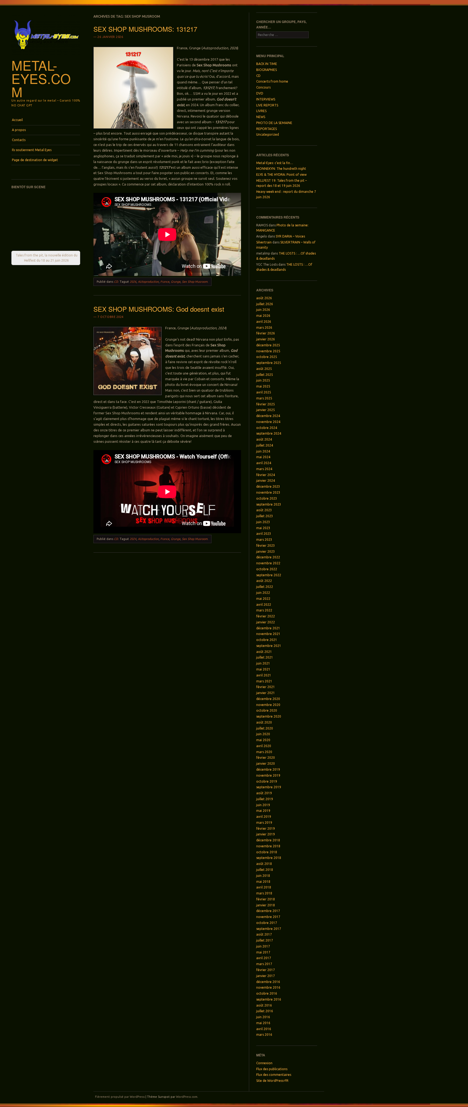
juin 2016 (263, 1017)
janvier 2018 (265, 905)
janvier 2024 (265, 480)
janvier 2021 (265, 693)
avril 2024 (263, 463)
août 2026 (264, 298)
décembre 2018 (268, 840)
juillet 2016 (264, 1011)
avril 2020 (263, 746)
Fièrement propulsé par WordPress (120, 1096)
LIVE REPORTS (267, 105)
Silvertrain (264, 242)
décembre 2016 (268, 982)
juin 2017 (263, 946)
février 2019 (265, 828)
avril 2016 (263, 1029)
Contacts (18, 140)
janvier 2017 (265, 976)
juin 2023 (263, 522)
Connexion (264, 1063)
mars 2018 (264, 893)
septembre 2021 (268, 645)
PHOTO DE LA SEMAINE (274, 123)
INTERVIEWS (265, 99)
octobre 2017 (266, 922)
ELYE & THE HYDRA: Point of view (281, 174)
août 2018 (264, 863)
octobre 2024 (266, 427)
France (164, 281)
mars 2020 (264, 752)
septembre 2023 (268, 504)
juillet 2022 (264, 586)
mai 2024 (263, 457)
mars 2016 (264, 1034)
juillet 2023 (264, 516)
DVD (259, 93)
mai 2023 (263, 528)
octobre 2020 (266, 710)
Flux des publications (271, 1069)
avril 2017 (263, 958)
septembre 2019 (268, 787)
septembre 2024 (268, 433)
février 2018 (265, 899)
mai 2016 (263, 1023)
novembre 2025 (268, 351)
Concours (263, 87)
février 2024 (265, 475)
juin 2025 (263, 380)
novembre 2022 (268, 563)
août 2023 (264, 510)
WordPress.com (186, 1096)
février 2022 (265, 616)
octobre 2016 (266, 993)
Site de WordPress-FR (272, 1080)
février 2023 (265, 545)
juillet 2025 (264, 374)
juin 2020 (263, 734)
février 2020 (265, 757)
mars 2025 (264, 398)
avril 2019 (263, 816)
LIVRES (261, 111)
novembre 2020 (268, 704)
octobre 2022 (266, 569)
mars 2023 (264, 539)
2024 (133, 539)
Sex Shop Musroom (194, 281)
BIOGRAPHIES (266, 69)
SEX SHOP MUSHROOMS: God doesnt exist (158, 309)
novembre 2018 (268, 846)
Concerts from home (272, 81)
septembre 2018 (268, 857)
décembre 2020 (268, 699)
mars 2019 (264, 822)
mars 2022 (264, 610)
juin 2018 (263, 875)
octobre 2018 (266, 852)
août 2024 (264, 439)
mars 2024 (264, 469)
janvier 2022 (265, 622)
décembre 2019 (268, 769)
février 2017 (265, 970)
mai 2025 (263, 386)
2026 (133, 281)
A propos (19, 130)
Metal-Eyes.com (41, 78)
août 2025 (264, 368)
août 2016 (264, 1005)
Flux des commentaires (273, 1074)
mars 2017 (264, 964)
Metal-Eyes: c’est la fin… (274, 163)
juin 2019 (263, 805)
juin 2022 (263, 592)
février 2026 (265, 333)
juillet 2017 (264, 940)
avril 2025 (263, 392)
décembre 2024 (268, 416)
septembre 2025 (268, 362)
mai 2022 (263, 598)
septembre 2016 (268, 999)
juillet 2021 (264, 657)
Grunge (175, 281)
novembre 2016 (268, 987)
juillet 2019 (264, 799)
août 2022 (264, 580)
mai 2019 (263, 810)
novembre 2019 (268, 775)
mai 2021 (263, 669)
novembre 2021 (268, 634)
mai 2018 (263, 881)
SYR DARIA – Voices (290, 236)
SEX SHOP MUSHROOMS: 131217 (145, 29)
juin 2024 (263, 451)
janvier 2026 (265, 339)
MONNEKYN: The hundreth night (281, 168)
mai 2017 (263, 952)
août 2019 (264, 793)
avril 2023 (263, 533)
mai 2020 (263, 740)
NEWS (260, 117)
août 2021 (264, 651)
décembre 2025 (268, 345)
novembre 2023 (268, 492)
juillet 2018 (264, 869)
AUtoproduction (148, 281)
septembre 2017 (268, 928)
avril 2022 (263, 604)
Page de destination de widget (35, 160)
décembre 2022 (268, 557)
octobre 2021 (266, 640)
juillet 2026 (264, 304)
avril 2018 (263, 887)
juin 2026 (263, 309)
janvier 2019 (265, 834)
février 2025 (265, 404)
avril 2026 (263, 321)
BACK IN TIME (266, 64)
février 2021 (265, 687)
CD (116, 281)
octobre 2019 (266, 781)
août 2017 (264, 934)
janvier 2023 (265, 551)
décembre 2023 (268, 486)
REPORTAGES (266, 129)
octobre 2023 (266, 498)
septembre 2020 (268, 716)
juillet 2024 (264, 445)
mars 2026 (264, 327)
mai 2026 (263, 315)
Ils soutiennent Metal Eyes (31, 150)
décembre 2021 (268, 628)
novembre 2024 (268, 422)
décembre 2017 (268, 911)
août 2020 (264, 722)
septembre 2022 (268, 575)
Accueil (17, 120)
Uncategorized (267, 134)
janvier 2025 (265, 410)
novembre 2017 (268, 917)
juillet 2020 (264, 728)
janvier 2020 (265, 763)
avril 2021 (263, 675)
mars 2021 (264, 681)
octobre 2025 (266, 357)
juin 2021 (263, 663)
